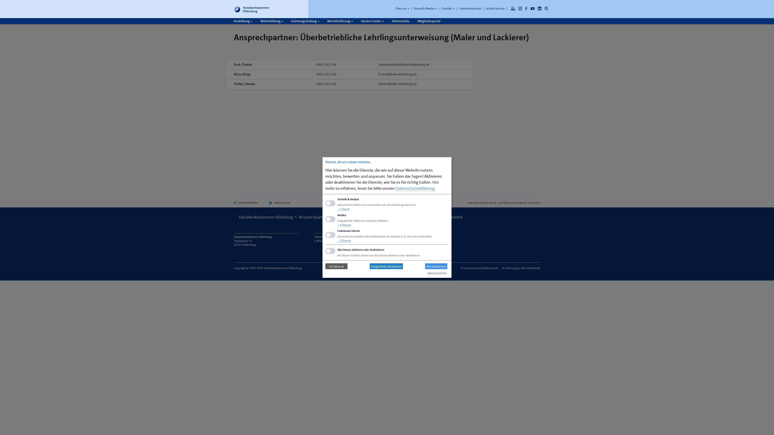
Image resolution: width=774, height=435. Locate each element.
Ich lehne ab (336, 266)
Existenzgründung (304, 21)
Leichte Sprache (495, 8)
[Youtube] (533, 8)
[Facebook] (526, 8)
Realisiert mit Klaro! (437, 273)
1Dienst (343, 209)
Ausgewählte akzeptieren (386, 266)
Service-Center (371, 21)
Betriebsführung (339, 21)
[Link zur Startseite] (252, 9)
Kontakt (447, 8)
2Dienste (344, 240)
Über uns (401, 8)
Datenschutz (400, 21)
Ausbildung (242, 21)
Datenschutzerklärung (415, 188)
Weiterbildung (270, 21)
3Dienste (344, 225)
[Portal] (513, 8)
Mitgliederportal (428, 21)
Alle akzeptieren (436, 266)
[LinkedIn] (539, 8)
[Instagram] (520, 8)
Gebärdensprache (470, 8)
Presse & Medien (424, 8)
